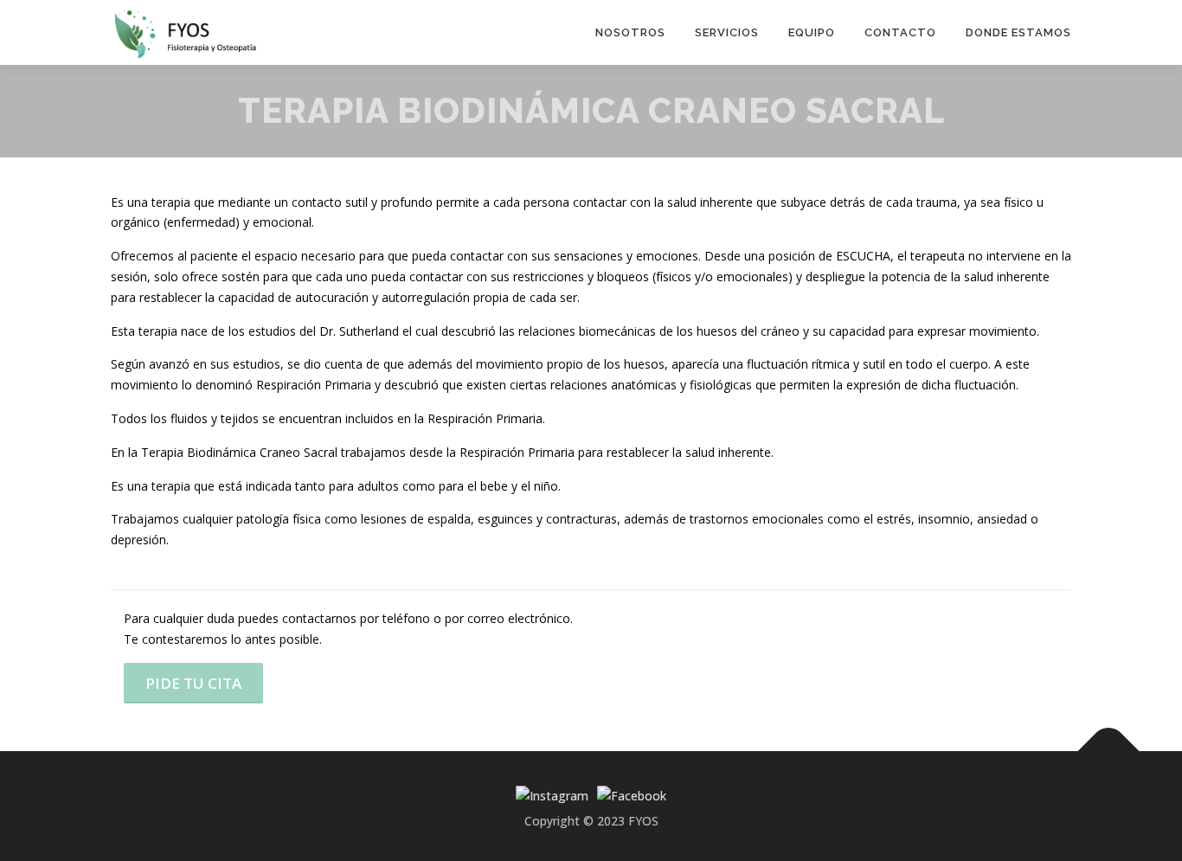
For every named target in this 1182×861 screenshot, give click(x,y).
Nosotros (630, 32)
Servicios (727, 32)
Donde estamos (1018, 32)
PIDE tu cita (193, 683)
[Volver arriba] (1109, 750)
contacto (900, 32)
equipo (811, 32)
